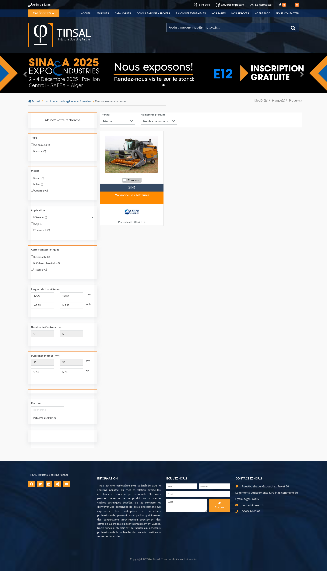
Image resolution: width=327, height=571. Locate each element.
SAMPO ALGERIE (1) (44, 418)
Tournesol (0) (41, 230)
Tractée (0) (40, 269)
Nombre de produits (153, 114)
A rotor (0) (39, 151)
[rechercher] (293, 27)
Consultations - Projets (153, 13)
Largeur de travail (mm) (45, 289)
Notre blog (262, 13)
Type (34, 137)
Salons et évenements (191, 13)
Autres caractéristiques (45, 249)
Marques (103, 13)
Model (35, 170)
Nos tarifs (219, 13)
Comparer (134, 180)
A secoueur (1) (41, 145)
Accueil (86, 13)
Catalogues (123, 13)
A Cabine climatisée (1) (46, 263)
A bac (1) (38, 184)
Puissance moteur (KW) (45, 355)
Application (38, 210)
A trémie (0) (40, 190)
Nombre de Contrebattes (46, 327)
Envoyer (219, 507)
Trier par (105, 114)
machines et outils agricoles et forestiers (67, 101)
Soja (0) (38, 224)
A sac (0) (38, 178)
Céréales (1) (40, 217)
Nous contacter (287, 13)
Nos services (240, 13)
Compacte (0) (42, 257)
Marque (35, 403)
